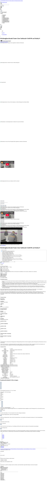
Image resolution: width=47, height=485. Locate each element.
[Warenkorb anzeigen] (0, 29)
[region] (23, 143)
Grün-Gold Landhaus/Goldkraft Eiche (7, 257)
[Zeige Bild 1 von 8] (0, 202)
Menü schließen (4, 12)
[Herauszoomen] (1, 206)
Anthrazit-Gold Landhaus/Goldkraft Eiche (8, 251)
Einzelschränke (3, 245)
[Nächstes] (3, 201)
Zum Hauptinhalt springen (4, 0)
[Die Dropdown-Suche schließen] (3, 6)
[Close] (0, 463)
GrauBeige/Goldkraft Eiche (11, 256)
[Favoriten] (0, 8)
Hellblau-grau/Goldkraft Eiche (11, 258)
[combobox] (4, 4)
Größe (1, 261)
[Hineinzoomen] (5, 206)
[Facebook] (2, 447)
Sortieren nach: (2, 407)
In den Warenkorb (4, 274)
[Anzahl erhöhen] (6, 273)
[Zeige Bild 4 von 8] (3, 202)
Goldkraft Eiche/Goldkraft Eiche (12, 255)
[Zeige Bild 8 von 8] (7, 202)
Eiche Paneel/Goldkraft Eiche (11, 254)
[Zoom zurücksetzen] (3, 206)
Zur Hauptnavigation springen (18, 0)
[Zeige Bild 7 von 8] (6, 202)
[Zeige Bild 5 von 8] (4, 202)
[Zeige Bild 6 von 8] (5, 202)
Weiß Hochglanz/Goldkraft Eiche (7, 260)
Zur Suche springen (11, 0)
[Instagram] (2, 446)
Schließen (2, 466)
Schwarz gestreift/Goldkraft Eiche (12, 259)
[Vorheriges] (1, 201)
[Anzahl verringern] (1, 273)
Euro (3, 22)
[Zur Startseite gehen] (3, 2)
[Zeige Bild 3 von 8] (2, 202)
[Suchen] (1, 6)
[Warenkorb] (0, 9)
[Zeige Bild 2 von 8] (1, 202)
